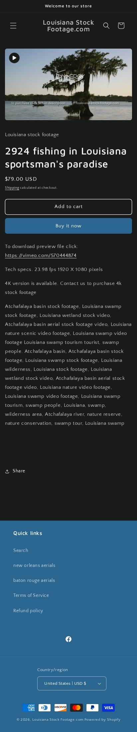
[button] (13, 25)
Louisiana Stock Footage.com (57, 720)
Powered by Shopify (102, 720)
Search (21, 550)
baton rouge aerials (34, 580)
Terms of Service (31, 595)
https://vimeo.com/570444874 (40, 255)
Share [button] (19, 471)
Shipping (12, 188)
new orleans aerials (34, 565)
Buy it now (68, 226)
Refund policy (28, 610)
